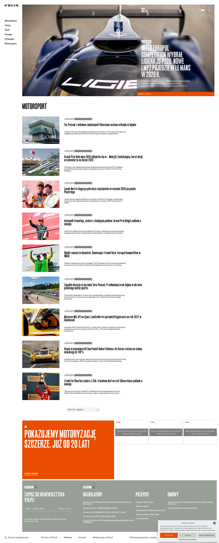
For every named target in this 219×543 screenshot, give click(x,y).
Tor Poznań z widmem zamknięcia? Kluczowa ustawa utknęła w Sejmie (100, 125)
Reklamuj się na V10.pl (103, 537)
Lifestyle (9, 39)
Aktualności (11, 21)
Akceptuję (169, 535)
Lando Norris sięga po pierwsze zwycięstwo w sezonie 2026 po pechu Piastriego (100, 190)
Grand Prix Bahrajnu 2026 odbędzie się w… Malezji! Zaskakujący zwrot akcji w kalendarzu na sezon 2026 (103, 158)
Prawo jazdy (142, 506)
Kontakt (82, 537)
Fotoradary (142, 519)
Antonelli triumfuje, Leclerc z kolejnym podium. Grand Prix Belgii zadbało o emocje (102, 222)
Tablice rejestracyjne (147, 514)
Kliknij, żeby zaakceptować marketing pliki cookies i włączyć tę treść (131, 432)
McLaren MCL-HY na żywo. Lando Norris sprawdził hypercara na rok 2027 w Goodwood (102, 318)
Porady (8, 34)
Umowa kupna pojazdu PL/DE (182, 508)
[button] (214, 523)
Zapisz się (64, 509)
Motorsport (11, 43)
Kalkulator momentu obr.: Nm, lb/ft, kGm (104, 512)
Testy (7, 25)
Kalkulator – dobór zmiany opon (100, 508)
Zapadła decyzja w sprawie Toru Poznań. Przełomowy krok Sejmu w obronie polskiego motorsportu (103, 286)
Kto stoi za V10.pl (49, 537)
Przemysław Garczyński (83, 119)
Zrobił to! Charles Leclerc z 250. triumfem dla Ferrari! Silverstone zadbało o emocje (103, 382)
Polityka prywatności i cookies (142, 537)
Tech (7, 30)
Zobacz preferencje (206, 535)
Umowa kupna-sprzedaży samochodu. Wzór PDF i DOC (190, 503)
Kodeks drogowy (145, 502)
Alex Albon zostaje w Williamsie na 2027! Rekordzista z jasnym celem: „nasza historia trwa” (164, 61)
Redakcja (68, 537)
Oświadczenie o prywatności (188, 539)
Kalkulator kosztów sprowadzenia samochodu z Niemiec (108, 521)
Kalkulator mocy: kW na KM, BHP (99, 516)
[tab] (199, 10)
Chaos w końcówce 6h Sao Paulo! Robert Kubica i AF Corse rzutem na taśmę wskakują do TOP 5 (103, 350)
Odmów (188, 535)
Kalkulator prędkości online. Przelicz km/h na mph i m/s (107, 503)
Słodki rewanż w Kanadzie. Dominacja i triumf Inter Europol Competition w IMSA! (102, 254)
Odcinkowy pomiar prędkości (151, 510)
